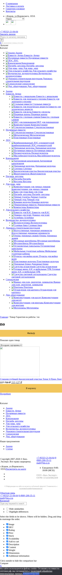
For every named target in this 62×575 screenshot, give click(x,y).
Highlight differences (18, 512)
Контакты (10, 11)
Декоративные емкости (48, 204)
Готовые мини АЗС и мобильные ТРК (36, 270)
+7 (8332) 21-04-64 (9, 31)
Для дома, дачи (30, 68)
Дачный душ (33, 199)
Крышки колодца (39, 202)
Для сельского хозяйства (45, 71)
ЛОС (16, 60)
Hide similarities (16, 509)
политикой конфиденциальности (30, 488)
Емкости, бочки (32, 55)
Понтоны (28, 287)
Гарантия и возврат (15, 8)
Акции (18, 53)
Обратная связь (7, 493)
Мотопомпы (33, 308)
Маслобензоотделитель (48, 155)
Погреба (27, 179)
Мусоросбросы (36, 243)
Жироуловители (38, 174)
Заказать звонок (8, 34)
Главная (4, 317)
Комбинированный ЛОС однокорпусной (32, 145)
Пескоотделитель (39, 153)
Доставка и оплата (15, 6)
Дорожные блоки (39, 264)
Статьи (9, 449)
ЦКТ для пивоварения (47, 122)
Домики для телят (41, 215)
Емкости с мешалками (47, 96)
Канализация (27, 63)
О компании (12, 3)
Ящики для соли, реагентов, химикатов (36, 283)
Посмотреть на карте (16, 469)
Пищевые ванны (39, 114)
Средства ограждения (46, 266)
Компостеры (33, 207)
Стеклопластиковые (44, 127)
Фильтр (31, 333)
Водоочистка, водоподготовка (21, 220)
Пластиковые (34, 137)
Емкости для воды (41, 112)
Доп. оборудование (37, 86)
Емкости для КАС (41, 212)
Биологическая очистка (49, 171)
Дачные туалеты (38, 197)
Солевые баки (35, 225)
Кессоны (27, 181)
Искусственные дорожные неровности (31, 233)
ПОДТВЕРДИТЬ (31, 573)
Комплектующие (39, 125)
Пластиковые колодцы (48, 261)
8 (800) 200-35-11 (46, 459)
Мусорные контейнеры (48, 241)
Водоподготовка (39, 223)
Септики (27, 168)
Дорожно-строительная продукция (29, 79)
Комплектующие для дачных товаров (30, 189)
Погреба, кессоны (35, 65)
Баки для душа (36, 192)
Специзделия (28, 84)
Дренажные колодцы (45, 148)
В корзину (31, 388)
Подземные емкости (38, 58)
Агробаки (29, 217)
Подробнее (5, 394)
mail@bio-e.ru (43, 463)
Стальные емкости (42, 104)
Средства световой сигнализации (34, 275)
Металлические (37, 135)
